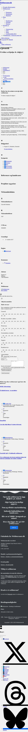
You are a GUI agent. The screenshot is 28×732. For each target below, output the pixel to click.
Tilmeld (11, 39)
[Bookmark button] (3, 409)
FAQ (7, 30)
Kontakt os (6, 25)
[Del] (2, 635)
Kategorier (9, 12)
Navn (2, 358)
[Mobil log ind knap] (0, 41)
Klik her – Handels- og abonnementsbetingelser (12, 556)
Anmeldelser (6, 70)
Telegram (6, 669)
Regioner (8, 15)
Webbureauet (6, 67)
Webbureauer (6, 8)
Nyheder (8, 22)
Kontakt (5, 69)
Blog (4, 17)
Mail (5, 676)
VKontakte (6, 674)
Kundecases (9, 21)
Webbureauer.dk (6, 3)
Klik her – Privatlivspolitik (7, 564)
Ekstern (8, 24)
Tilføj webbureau (5, 38)
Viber (5, 668)
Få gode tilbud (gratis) (9, 7)
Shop (7, 32)
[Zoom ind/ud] (5, 635)
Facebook (6, 639)
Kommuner (9, 14)
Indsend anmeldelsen (6, 370)
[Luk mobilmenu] (0, 4)
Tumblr (6, 672)
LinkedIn (6, 670)
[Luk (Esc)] (0, 635)
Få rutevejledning (8, 149)
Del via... (6, 680)
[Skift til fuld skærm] (3, 635)
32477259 (6, 548)
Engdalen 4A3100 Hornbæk (4, 545)
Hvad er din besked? (6, 366)
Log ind (4, 39)
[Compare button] (3, 412)
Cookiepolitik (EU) (11, 34)
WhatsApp (6, 666)
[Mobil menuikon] (14, 1)
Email (2, 359)
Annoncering (9, 29)
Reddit (5, 673)
